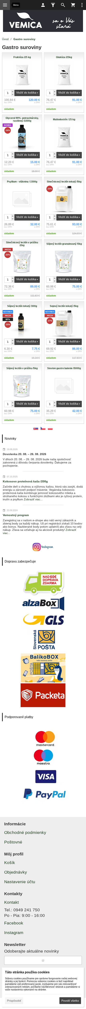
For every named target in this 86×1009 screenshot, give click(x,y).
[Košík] (73, 5)
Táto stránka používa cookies (27, 972)
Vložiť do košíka (26, 92)
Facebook (13, 923)
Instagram (13, 932)
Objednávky (15, 872)
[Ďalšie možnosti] (82, 5)
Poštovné (13, 842)
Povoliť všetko (70, 1000)
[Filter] (53, 5)
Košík (9, 862)
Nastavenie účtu (19, 881)
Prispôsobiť (14, 1000)
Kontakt (11, 902)
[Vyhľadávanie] (63, 5)
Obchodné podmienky (25, 832)
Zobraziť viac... (33, 499)
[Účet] (43, 5)
